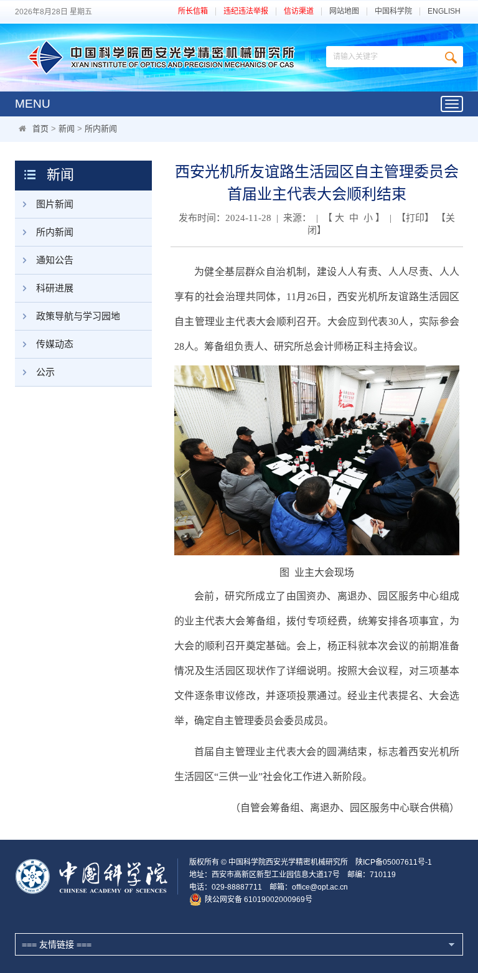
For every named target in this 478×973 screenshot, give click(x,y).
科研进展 (54, 288)
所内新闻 (101, 128)
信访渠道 (299, 11)
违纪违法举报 (245, 11)
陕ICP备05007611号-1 (393, 862)
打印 (415, 218)
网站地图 (344, 11)
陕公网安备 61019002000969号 (258, 899)
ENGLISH (444, 11)
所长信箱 (193, 11)
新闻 (67, 128)
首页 (40, 128)
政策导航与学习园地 (78, 316)
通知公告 (54, 260)
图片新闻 (54, 204)
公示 (45, 372)
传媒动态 (54, 344)
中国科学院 (393, 11)
